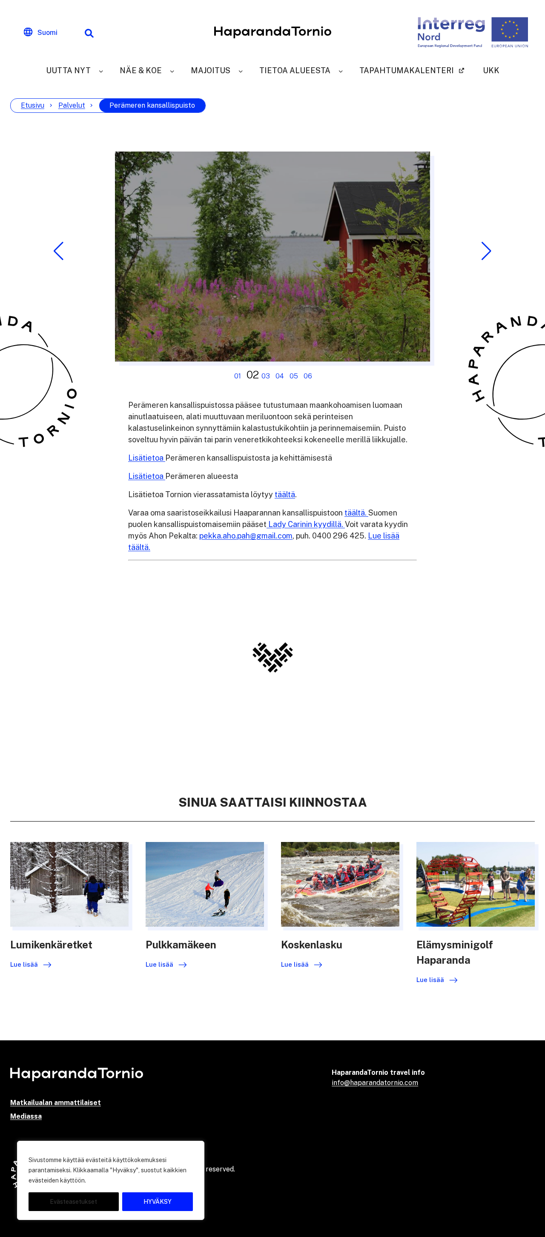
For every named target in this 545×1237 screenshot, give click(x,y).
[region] (110, 1180)
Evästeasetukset (73, 1201)
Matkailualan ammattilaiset (55, 1103)
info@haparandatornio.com (375, 1083)
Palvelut (71, 105)
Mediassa (26, 1116)
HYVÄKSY (157, 1201)
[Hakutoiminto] (89, 32)
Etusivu (32, 105)
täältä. (356, 512)
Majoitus (210, 70)
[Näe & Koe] (172, 70)
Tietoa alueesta (294, 70)
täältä (285, 494)
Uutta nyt (68, 70)
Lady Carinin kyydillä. (306, 524)
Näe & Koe (141, 70)
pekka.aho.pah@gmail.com (246, 535)
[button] (58, 251)
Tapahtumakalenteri (406, 70)
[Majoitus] (240, 70)
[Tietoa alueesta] (341, 70)
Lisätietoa (146, 457)
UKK (491, 70)
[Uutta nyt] (101, 70)
